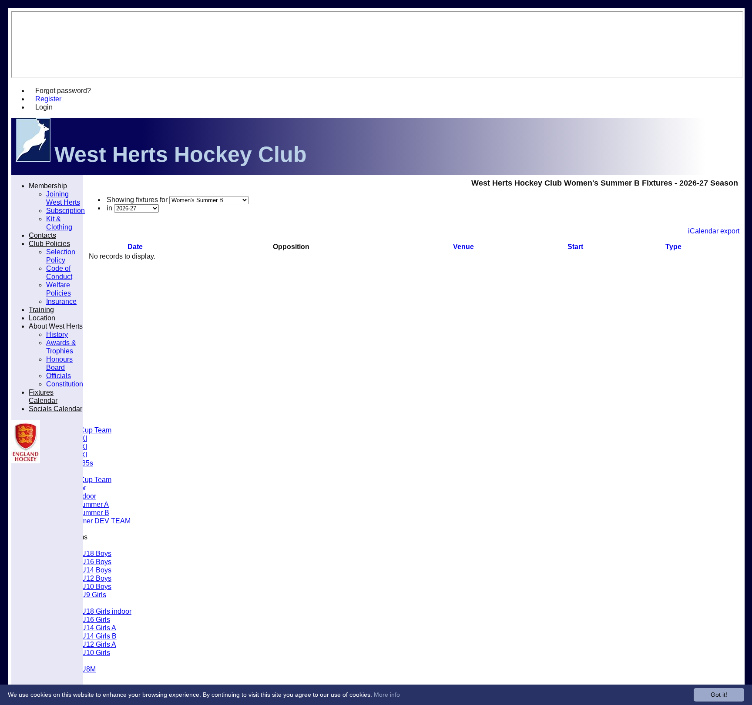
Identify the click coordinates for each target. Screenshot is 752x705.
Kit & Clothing (59, 223)
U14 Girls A (98, 628)
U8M (88, 669)
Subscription (65, 210)
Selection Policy (60, 256)
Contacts (42, 235)
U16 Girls (95, 619)
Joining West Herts (63, 198)
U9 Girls (93, 595)
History (57, 334)
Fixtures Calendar (43, 396)
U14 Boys (96, 570)
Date (135, 246)
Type (673, 246)
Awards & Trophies (61, 347)
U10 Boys (96, 586)
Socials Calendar (55, 408)
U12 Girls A (98, 644)
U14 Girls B (99, 636)
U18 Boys (96, 553)
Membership (48, 186)
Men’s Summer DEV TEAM (88, 521)
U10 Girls (95, 652)
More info (387, 694)
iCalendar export (713, 231)
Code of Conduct (59, 272)
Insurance (61, 301)
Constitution (64, 384)
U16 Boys (96, 561)
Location (42, 318)
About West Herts (56, 326)
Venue (463, 246)
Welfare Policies (58, 289)
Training (41, 309)
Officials (58, 375)
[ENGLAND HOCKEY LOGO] (25, 461)
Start (575, 246)
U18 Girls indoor (106, 611)
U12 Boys (96, 578)
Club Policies (49, 243)
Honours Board (59, 363)
